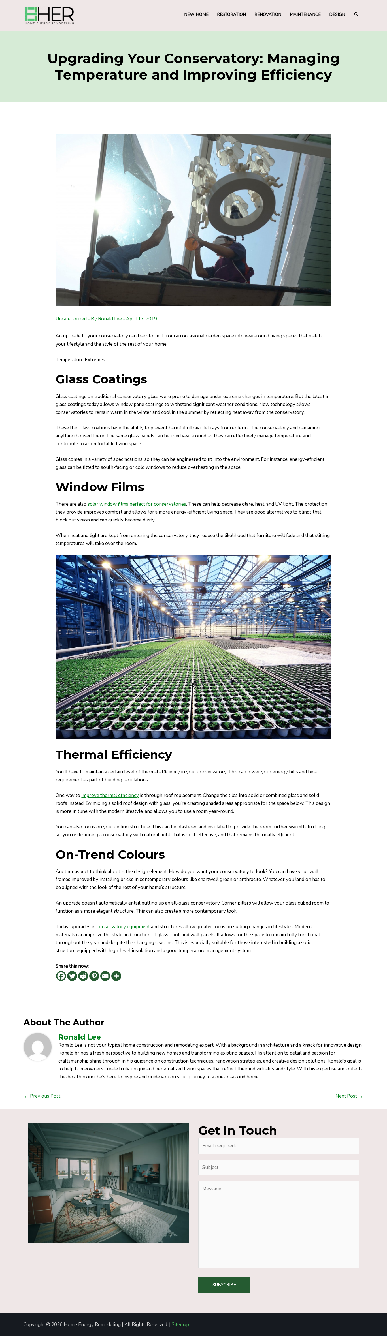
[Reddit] (83, 976)
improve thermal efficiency (110, 795)
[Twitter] (72, 976)
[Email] (105, 976)
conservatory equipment (123, 927)
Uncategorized (71, 319)
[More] (116, 976)
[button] (356, 14)
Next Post (349, 1096)
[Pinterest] (94, 976)
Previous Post (42, 1096)
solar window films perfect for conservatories (137, 504)
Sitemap (180, 1324)
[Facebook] (61, 976)
